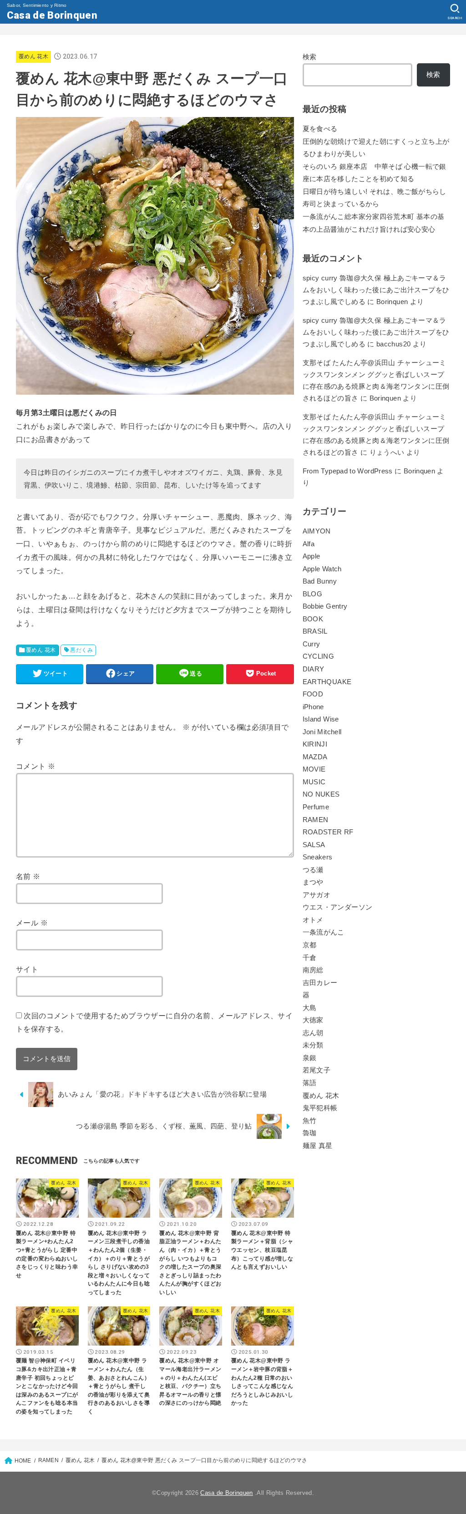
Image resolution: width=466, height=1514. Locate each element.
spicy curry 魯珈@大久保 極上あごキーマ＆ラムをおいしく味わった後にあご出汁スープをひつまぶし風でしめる (376, 289)
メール (32, 923)
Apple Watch (322, 569)
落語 (310, 1083)
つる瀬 (313, 870)
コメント (35, 766)
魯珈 (310, 1133)
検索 (310, 57)
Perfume (316, 807)
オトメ (313, 920)
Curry (311, 644)
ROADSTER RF (328, 832)
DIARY (313, 669)
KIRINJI (315, 744)
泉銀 (310, 1058)
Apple (311, 556)
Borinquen (385, 398)
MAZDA (315, 757)
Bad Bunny (320, 581)
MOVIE (314, 769)
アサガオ (316, 895)
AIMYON (317, 531)
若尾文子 (316, 1070)
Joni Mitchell (322, 732)
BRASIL (315, 631)
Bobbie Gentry (325, 606)
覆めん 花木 (33, 56)
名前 (28, 876)
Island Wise (321, 719)
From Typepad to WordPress (348, 471)
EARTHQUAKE (327, 682)
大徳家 (313, 1020)
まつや (313, 882)
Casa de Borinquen (52, 15)
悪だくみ (81, 650)
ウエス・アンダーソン (338, 907)
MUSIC (314, 782)
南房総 (313, 970)
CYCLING (318, 656)
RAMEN (316, 819)
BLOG (312, 594)
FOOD (313, 694)
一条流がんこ (323, 932)
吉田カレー (320, 982)
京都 (310, 945)
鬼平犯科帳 (320, 1108)
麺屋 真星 (318, 1145)
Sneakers (318, 857)
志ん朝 (313, 1032)
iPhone (313, 707)
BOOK (313, 619)
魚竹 (310, 1120)
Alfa (308, 544)
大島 (310, 1007)
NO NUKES (321, 794)
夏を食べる (320, 128)
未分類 (313, 1045)
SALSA (314, 844)
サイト (27, 969)
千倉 (310, 957)
